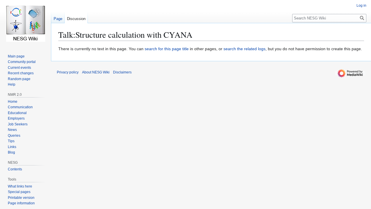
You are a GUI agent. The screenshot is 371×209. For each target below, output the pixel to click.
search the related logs (244, 48)
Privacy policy (68, 72)
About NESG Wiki (96, 72)
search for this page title (167, 48)
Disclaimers (122, 72)
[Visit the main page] (25, 23)
